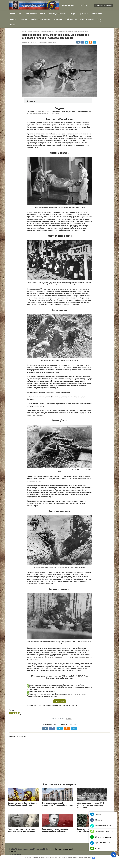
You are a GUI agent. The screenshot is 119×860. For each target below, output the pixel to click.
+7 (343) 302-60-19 (68, 5)
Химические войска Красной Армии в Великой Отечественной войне (22, 804)
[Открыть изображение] (34, 5)
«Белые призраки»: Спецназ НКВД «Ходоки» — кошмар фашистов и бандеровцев (90, 805)
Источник (68, 718)
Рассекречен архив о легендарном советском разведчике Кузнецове (21, 829)
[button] (113, 854)
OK (93, 858)
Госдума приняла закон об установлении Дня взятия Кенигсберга (57, 804)
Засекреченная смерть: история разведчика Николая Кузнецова (55, 829)
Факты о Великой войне (50, 42)
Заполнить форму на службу (103, 5)
